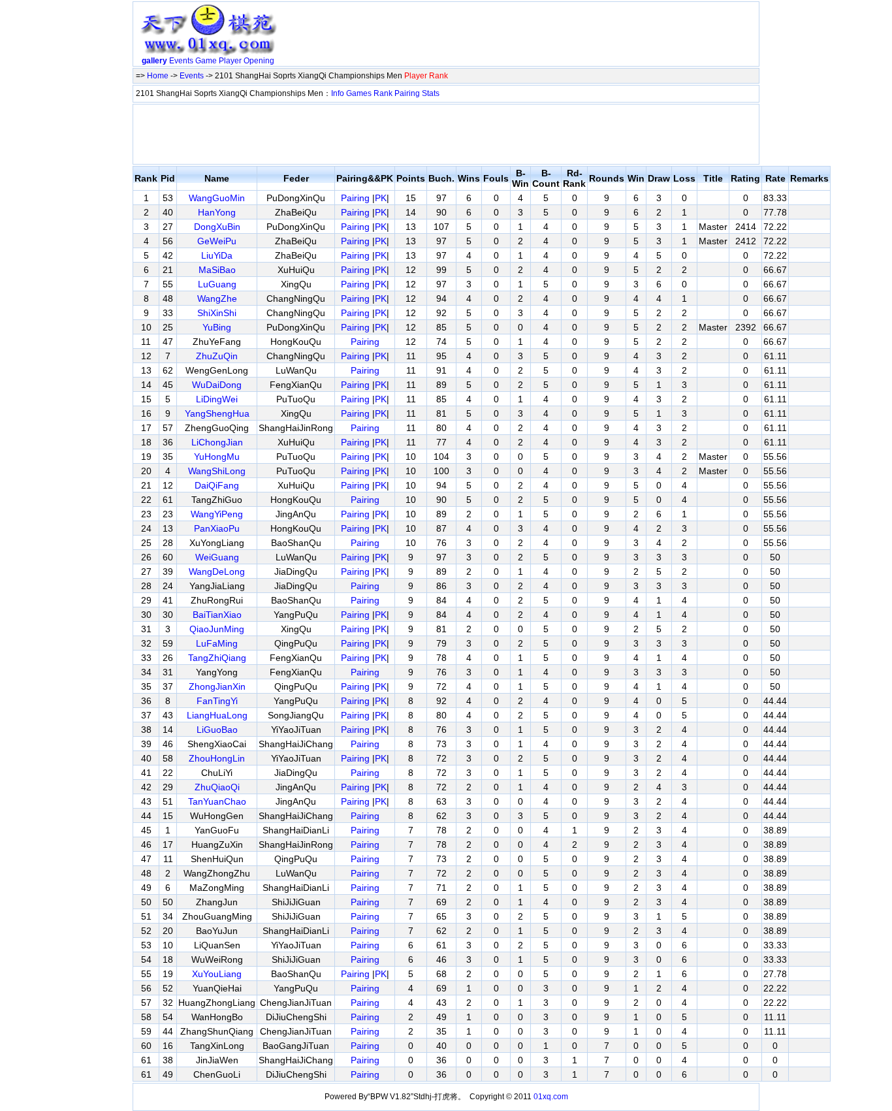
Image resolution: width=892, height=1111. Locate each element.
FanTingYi (217, 701)
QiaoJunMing (216, 629)
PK (381, 198)
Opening (259, 60)
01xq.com (551, 1096)
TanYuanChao (217, 801)
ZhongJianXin (217, 686)
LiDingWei (217, 399)
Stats (430, 93)
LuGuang (217, 284)
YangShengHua (217, 413)
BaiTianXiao (217, 614)
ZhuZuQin (217, 356)
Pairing (407, 93)
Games (359, 93)
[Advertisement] (519, 36)
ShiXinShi (216, 313)
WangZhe (217, 298)
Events (181, 60)
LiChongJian (217, 442)
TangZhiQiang (217, 657)
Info (337, 93)
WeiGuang (217, 557)
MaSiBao (217, 270)
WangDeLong (217, 571)
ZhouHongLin (217, 758)
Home (157, 75)
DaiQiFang (217, 485)
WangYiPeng (217, 514)
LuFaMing (217, 643)
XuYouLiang (217, 974)
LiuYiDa (216, 255)
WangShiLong (217, 471)
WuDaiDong (217, 384)
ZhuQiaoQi (217, 787)
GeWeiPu (216, 241)
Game (206, 60)
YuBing (216, 327)
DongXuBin (217, 226)
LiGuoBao (217, 729)
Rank (383, 93)
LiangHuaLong (217, 715)
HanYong (217, 212)
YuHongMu (217, 456)
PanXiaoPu (217, 528)
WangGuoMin (217, 198)
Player (230, 60)
